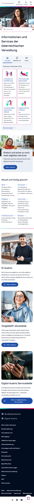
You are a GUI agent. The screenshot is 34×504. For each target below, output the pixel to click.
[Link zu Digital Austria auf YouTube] (21, 500)
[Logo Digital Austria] (17, 419)
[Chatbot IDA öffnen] (28, 498)
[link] (10, 83)
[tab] (7, 59)
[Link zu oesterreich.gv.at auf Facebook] (17, 500)
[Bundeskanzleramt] (17, 414)
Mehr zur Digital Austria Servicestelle (18, 401)
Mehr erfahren (10, 167)
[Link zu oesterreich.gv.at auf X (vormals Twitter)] (12, 500)
